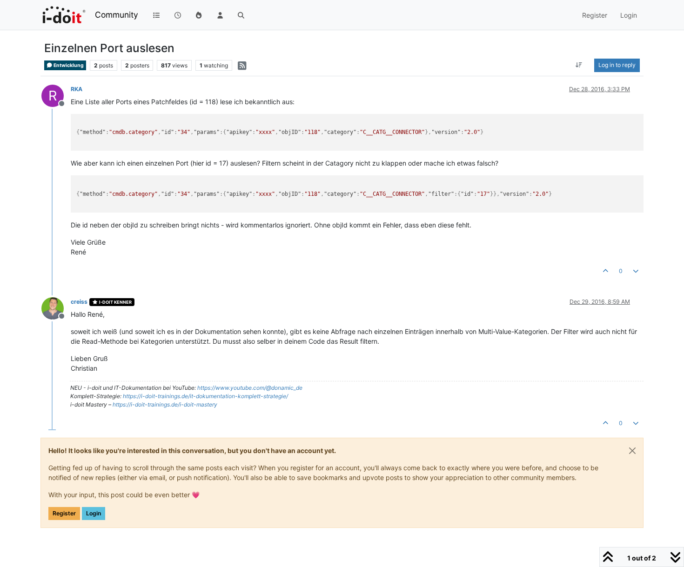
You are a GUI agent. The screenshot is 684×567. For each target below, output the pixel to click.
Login (93, 513)
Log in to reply (617, 64)
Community (116, 15)
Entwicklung (68, 65)
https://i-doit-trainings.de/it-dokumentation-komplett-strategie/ (205, 396)
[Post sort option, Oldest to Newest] (579, 65)
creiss (79, 301)
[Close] (632, 450)
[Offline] (56, 308)
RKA (76, 89)
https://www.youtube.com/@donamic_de (249, 387)
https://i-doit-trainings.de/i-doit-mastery (165, 404)
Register (64, 513)
